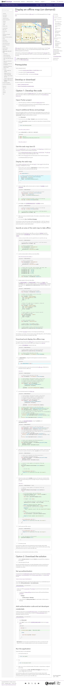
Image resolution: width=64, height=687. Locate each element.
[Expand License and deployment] (2, 84)
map (41, 164)
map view (43, 343)
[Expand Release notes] (2, 26)
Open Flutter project (58, 21)
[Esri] (52, 683)
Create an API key (28, 592)
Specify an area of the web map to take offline (58, 32)
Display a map (30, 93)
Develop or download (57, 17)
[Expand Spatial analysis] (2, 48)
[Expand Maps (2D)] (2, 30)
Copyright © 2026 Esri (5, 682)
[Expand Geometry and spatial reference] (2, 35)
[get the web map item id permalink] (35, 146)
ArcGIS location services (28, 573)
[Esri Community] (25, 683)
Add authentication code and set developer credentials (58, 44)
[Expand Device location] (2, 42)
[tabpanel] (33, 595)
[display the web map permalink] (32, 161)
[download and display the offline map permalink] (45, 339)
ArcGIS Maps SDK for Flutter (8, 5)
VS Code (36, 74)
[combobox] (7, 10)
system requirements (30, 72)
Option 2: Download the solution (57, 38)
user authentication (25, 575)
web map (45, 53)
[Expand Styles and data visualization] (2, 37)
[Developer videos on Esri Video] (35, 683)
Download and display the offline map (58, 35)
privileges (33, 589)
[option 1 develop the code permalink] (42, 90)
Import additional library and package (58, 24)
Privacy (3, 683)
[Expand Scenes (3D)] (2, 31)
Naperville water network (26, 152)
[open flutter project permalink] (32, 100)
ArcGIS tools (22, 149)
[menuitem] (37, 5)
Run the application (58, 47)
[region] (35, 406)
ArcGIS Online (36, 70)
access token (27, 589)
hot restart (25, 331)
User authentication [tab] (27, 585)
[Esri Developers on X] (32, 683)
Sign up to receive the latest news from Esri (9, 684)
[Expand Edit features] (2, 40)
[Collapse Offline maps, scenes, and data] (2, 51)
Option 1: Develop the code (23, 84)
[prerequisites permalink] (27, 64)
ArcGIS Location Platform (27, 70)
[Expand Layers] (2, 33)
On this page (55, 14)
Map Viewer (41, 149)
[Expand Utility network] (2, 49)
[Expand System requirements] (2, 20)
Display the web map (57, 29)
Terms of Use (14, 683)
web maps (34, 149)
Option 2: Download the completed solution (26, 86)
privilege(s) (21, 593)
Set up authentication (40, 613)
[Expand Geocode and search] (2, 43)
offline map (31, 14)
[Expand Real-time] (2, 46)
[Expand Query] (2, 38)
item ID (19, 150)
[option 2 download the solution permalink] (47, 556)
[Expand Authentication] (2, 28)
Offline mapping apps (24, 60)
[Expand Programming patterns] (2, 82)
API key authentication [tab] (20, 585)
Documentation (16, 1)
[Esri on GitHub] (29, 683)
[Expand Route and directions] (2, 45)
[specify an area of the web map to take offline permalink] (16, 230)
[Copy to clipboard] (49, 125)
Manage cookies (8, 683)
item (19, 165)
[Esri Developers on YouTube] (38, 683)
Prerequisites (56, 16)
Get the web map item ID (58, 26)
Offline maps (17, 48)
